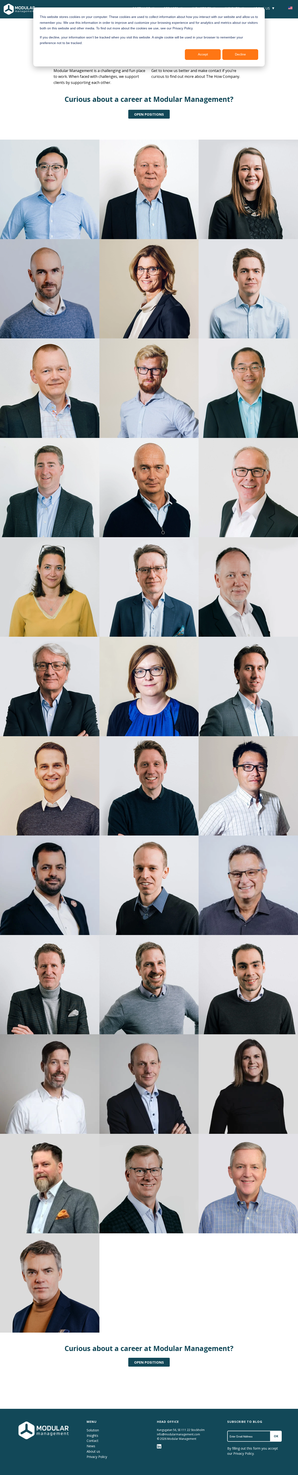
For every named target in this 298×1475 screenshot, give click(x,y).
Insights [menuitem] (92, 1435)
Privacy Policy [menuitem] (97, 1456)
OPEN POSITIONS (149, 114)
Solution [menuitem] (93, 1430)
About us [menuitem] (93, 1451)
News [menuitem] (91, 1446)
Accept (203, 54)
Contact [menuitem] (92, 1440)
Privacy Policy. (243, 1453)
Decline (240, 54)
